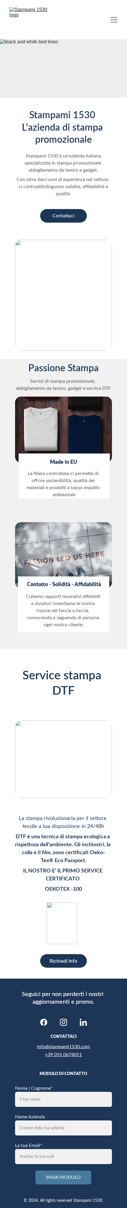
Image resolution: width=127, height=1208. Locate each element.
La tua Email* (28, 1145)
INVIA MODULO (63, 1177)
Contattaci (63, 215)
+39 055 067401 (62, 1054)
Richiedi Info (63, 961)
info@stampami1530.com (63, 1046)
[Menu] (114, 19)
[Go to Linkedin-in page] (83, 1022)
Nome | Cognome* (34, 1088)
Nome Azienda (30, 1117)
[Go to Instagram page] (63, 1022)
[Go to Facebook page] (43, 1022)
